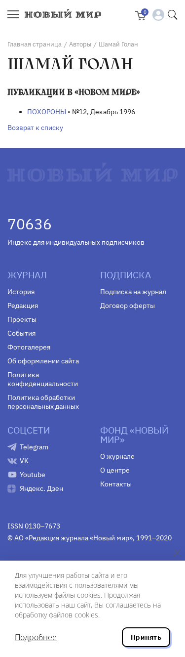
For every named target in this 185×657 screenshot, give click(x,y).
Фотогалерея (28, 347)
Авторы (80, 44)
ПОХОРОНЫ (46, 111)
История (21, 291)
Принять (146, 637)
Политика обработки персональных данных (43, 402)
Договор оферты (127, 305)
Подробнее (36, 637)
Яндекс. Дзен (41, 488)
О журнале (117, 456)
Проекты (22, 319)
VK (24, 460)
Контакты (116, 484)
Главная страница (34, 44)
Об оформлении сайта (43, 360)
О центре (115, 470)
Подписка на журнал (133, 291)
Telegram (34, 446)
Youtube (32, 474)
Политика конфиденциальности (42, 379)
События (21, 333)
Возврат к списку (35, 127)
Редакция (22, 305)
